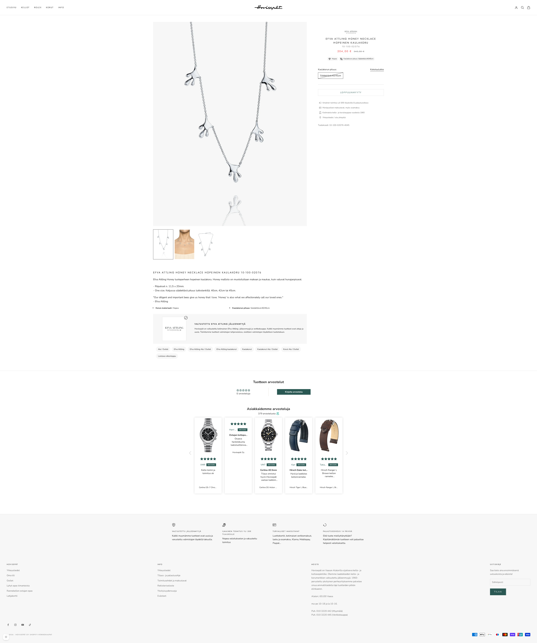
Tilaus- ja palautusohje (168, 575)
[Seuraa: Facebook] (8, 624)
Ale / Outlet (163, 349)
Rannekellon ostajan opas (20, 590)
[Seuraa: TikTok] (30, 624)
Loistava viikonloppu (167, 356)
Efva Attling (179, 349)
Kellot (25, 7)
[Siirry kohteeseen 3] (206, 244)
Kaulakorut (247, 349)
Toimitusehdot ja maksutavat (172, 580)
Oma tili (11, 575)
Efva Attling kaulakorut (226, 349)
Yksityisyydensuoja (167, 590)
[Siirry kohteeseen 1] (163, 244)
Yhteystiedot (13, 570)
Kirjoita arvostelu (294, 391)
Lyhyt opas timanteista (18, 585)
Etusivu (12, 7)
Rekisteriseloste (165, 585)
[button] (191, 453)
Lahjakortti (12, 595)
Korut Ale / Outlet (291, 349)
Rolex (38, 7)
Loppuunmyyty (351, 92)
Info (61, 7)
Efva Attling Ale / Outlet (200, 349)
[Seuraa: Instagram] (15, 624)
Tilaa (498, 591)
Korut (50, 7)
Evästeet (161, 595)
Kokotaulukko (377, 69)
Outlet (10, 580)
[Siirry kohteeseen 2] (184, 244)
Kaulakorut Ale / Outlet (267, 349)
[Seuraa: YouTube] (22, 624)
